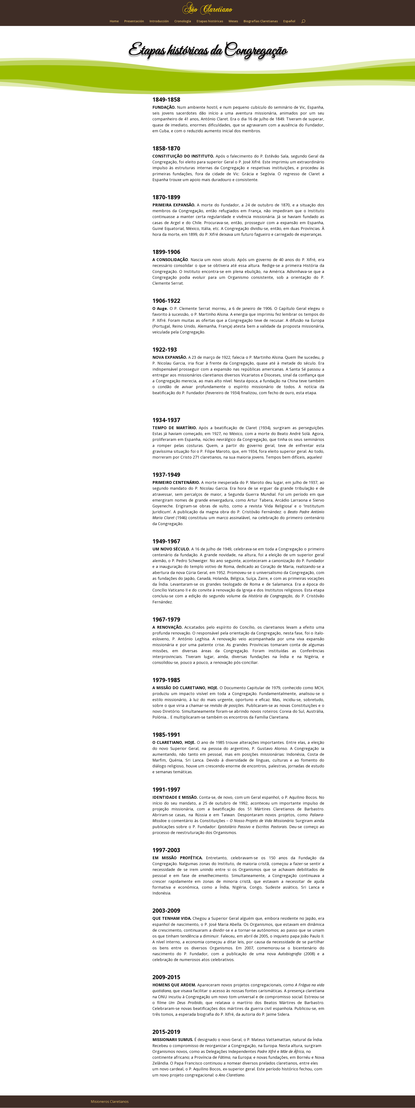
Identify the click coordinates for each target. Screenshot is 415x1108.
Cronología (182, 21)
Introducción (159, 21)
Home (114, 21)
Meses (233, 21)
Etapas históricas (210, 21)
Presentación (134, 21)
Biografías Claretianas (261, 21)
